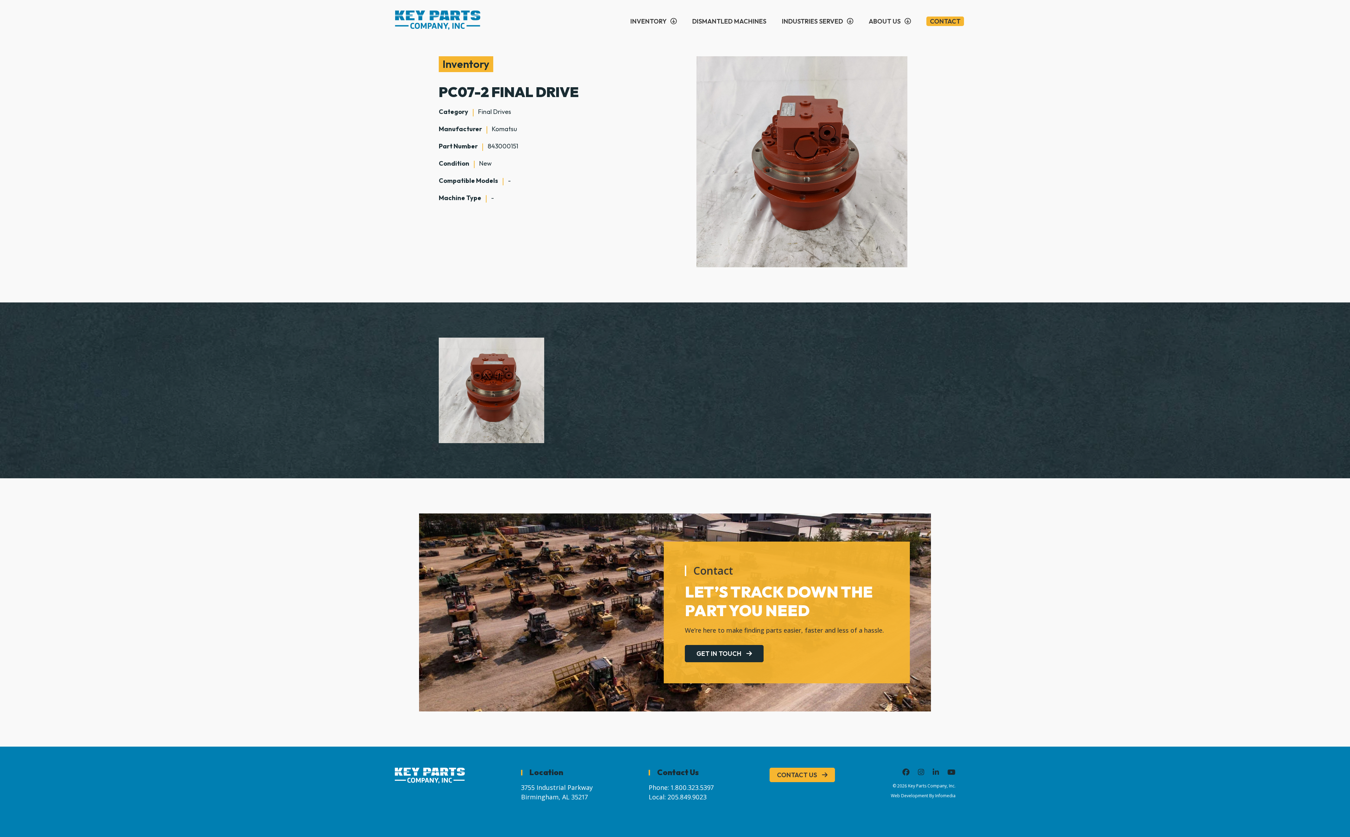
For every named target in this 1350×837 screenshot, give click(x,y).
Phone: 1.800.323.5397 (681, 787)
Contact (945, 21)
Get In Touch (718, 654)
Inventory (648, 21)
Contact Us (797, 775)
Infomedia (945, 796)
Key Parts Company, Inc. (932, 786)
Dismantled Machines (729, 21)
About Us (885, 21)
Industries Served (812, 21)
